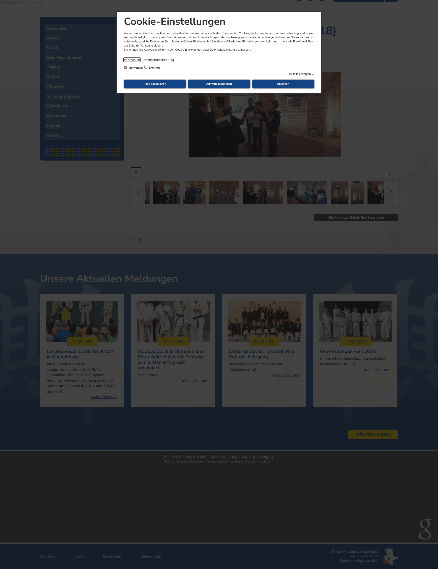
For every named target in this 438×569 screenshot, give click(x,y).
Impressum (132, 60)
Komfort (154, 67)
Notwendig (135, 67)
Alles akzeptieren (154, 84)
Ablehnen (283, 84)
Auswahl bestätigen (219, 84)
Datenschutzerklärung (158, 60)
